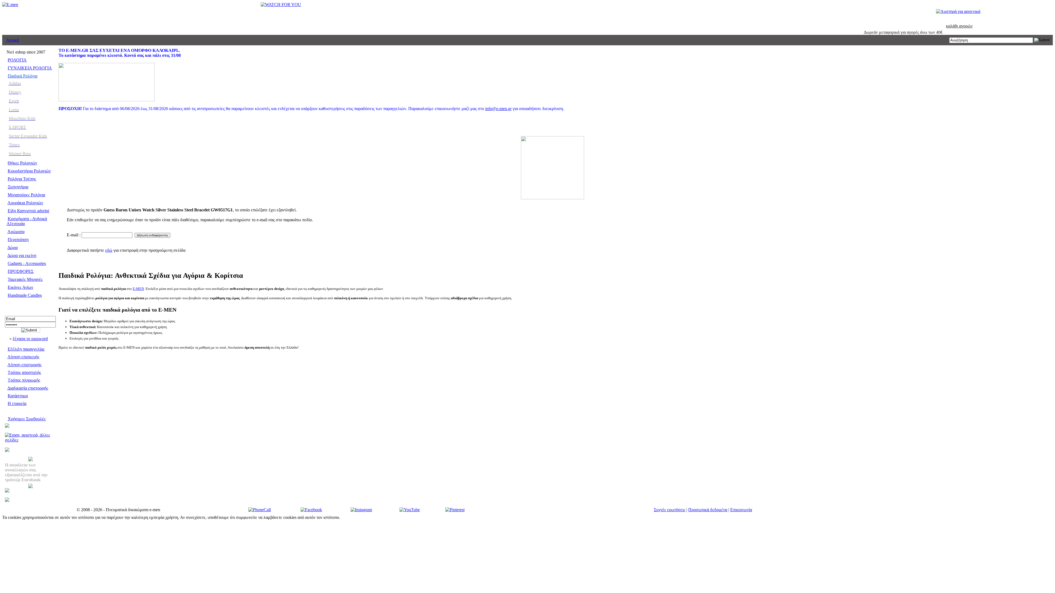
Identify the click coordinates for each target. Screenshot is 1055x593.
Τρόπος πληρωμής (24, 380)
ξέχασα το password (30, 338)
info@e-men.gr (498, 108)
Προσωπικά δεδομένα (707, 509)
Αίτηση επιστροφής (24, 364)
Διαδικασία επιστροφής (27, 388)
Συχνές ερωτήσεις (669, 509)
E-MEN (138, 289)
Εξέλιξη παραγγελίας (26, 349)
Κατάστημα (18, 395)
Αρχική (12, 40)
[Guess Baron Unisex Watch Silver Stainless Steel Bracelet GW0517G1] (552, 197)
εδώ (108, 250)
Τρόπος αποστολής (24, 372)
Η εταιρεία (17, 403)
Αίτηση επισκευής (23, 356)
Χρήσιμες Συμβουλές (27, 418)
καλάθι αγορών (959, 26)
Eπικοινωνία (741, 509)
